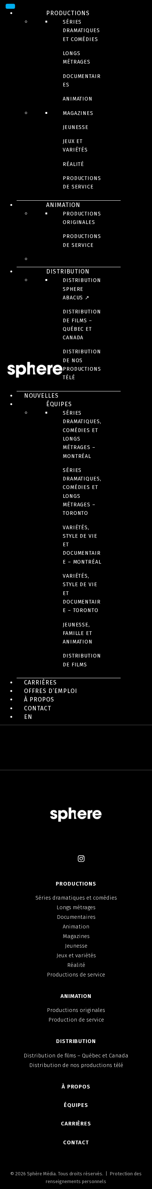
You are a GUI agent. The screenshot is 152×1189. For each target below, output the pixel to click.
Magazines (78, 113)
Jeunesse (76, 127)
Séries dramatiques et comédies (81, 31)
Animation (78, 99)
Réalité (73, 164)
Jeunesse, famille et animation (78, 633)
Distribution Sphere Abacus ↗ (82, 289)
